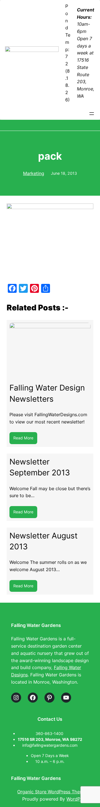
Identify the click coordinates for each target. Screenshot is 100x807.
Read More (25, 439)
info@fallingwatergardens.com (50, 745)
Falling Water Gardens (36, 625)
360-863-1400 (50, 733)
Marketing (33, 173)
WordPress (77, 799)
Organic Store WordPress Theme (52, 791)
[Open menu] (91, 113)
